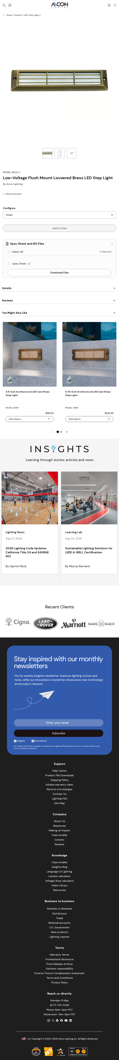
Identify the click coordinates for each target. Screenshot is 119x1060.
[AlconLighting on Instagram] (48, 1020)
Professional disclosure (59, 959)
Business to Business (59, 908)
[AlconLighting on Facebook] (61, 1020)
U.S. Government (59, 927)
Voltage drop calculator (59, 881)
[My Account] (10, 5)
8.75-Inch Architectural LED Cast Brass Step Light (88, 393)
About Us (59, 821)
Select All (17, 251)
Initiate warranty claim (59, 784)
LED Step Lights (32, 15)
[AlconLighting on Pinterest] (57, 1020)
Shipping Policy (60, 780)
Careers (59, 839)
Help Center (59, 770)
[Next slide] (66, 431)
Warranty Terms (59, 954)
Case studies (59, 835)
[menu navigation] (115, 5)
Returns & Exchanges (59, 789)
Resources (59, 826)
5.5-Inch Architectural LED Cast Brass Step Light (28, 393)
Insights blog (59, 867)
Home (9, 15)
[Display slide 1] (57, 432)
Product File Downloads (59, 775)
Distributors (59, 913)
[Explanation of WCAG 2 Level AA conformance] (77, 1051)
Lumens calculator (59, 876)
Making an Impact (59, 830)
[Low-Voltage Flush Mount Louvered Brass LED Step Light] (47, 153)
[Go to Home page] (59, 5)
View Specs (15, 418)
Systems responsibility (59, 968)
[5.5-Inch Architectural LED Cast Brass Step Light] (30, 354)
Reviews (7, 300)
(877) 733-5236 (59, 1005)
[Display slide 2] (61, 432)
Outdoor (18, 15)
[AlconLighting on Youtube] (66, 1020)
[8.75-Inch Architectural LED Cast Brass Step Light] (89, 354)
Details (6, 288)
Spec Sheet (19, 263)
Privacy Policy (59, 982)
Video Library (60, 885)
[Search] (4, 5)
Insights (21, 740)
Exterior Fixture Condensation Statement (59, 973)
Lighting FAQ (59, 798)
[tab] (58, 578)
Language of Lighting (59, 871)
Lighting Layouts (59, 936)
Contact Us (59, 794)
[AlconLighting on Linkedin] (70, 1020)
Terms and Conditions (59, 978)
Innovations (41, 740)
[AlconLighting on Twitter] (53, 1020)
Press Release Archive (59, 964)
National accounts (59, 923)
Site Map (59, 803)
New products (59, 932)
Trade (59, 918)
